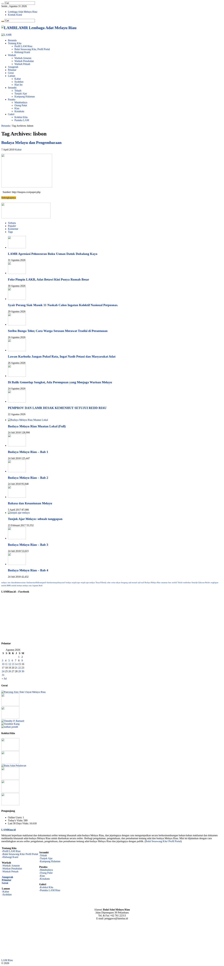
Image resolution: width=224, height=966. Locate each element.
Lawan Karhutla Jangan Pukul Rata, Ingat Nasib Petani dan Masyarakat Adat (61, 356)
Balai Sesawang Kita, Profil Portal (32, 49)
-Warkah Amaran (11, 865)
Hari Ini (18, 84)
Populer (12, 226)
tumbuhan (187, 583)
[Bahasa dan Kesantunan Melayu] (17, 496)
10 (3, 664)
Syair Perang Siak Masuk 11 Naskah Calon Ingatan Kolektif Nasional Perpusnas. (63, 305)
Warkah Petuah (22, 64)
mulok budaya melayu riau (21, 585)
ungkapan (214, 583)
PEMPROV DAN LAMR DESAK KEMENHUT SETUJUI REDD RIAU (57, 408)
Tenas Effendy (101, 583)
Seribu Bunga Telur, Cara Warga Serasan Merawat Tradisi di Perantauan (58, 331)
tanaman (164, 583)
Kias (16, 108)
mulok (174, 583)
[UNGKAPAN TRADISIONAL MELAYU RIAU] (10, 718)
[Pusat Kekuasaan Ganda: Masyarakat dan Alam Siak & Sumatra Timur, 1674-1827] (12, 720)
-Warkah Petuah (10, 871)
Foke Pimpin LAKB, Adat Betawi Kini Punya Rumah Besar (48, 279)
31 (3, 675)
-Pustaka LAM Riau (49, 890)
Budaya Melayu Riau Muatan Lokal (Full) (37, 426)
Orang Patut (20, 105)
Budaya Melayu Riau (153, 583)
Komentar (13, 228)
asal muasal (132, 583)
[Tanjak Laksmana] (10, 749)
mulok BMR (6, 585)
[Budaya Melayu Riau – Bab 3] (17, 538)
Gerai (11, 72)
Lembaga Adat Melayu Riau (22, 11)
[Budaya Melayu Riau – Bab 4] (17, 564)
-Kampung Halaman (49, 861)
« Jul (4, 678)
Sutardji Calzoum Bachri (201, 583)
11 (6, 664)
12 (9, 664)
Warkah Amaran (22, 58)
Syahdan (18, 81)
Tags (10, 231)
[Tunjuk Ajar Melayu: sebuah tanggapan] (19, 512)
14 (16, 664)
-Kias (42, 875)
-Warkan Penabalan (12, 868)
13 (13, 664)
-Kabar (5, 891)
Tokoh (180, 583)
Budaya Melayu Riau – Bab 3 (28, 544)
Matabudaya (20, 102)
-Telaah (43, 855)
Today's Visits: (16, 820)
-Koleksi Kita (46, 887)
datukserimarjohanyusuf (56, 583)
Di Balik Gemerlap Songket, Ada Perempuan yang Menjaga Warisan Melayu (60, 382)
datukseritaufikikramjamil (36, 583)
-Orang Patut (45, 872)
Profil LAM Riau (23, 46)
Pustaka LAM (21, 120)
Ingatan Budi (37, 585)
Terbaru (12, 223)
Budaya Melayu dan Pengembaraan (31, 142)
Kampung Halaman (24, 96)
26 (9, 671)
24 (3, 671)
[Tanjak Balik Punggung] (10, 804)
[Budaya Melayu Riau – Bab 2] (17, 471)
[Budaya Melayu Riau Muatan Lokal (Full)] (28, 419)
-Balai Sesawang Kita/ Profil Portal (20, 854)
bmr (169, 583)
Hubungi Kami (22, 52)
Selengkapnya (8, 197)
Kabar (17, 78)
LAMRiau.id (8, 829)
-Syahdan (7, 894)
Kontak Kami (15, 14)
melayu (4, 583)
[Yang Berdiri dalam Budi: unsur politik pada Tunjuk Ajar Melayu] (10, 705)
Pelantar (12, 69)
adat (108, 583)
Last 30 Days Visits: (18, 823)
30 (22, 671)
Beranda (12, 40)
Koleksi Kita (21, 117)
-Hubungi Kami (10, 857)
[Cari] (2, 3)
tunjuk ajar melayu (88, 583)
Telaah (17, 90)
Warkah (12, 55)
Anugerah (13, 67)
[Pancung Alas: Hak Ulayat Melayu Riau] (23, 692)
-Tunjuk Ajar (45, 858)
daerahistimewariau (18, 583)
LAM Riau (7, 960)
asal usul (141, 583)
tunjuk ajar (76, 583)
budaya (68, 583)
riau (9, 583)
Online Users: (15, 817)
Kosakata (19, 111)
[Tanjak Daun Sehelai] (10, 791)
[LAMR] (6, 34)
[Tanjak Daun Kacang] (10, 762)
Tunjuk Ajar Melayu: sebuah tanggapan (35, 519)
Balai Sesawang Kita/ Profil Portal (163, 841)
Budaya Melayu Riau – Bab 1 (28, 452)
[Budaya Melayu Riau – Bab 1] (17, 445)
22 (19, 667)
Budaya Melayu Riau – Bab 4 (28, 570)
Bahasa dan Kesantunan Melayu (30, 503)
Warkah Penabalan (24, 61)
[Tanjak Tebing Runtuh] (10, 778)
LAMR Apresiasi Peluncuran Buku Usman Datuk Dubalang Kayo (52, 254)
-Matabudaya (46, 869)
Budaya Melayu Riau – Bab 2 (28, 477)
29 (19, 671)
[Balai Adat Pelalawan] (13, 765)
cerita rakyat (115, 583)
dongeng (124, 583)
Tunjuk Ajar (20, 93)
